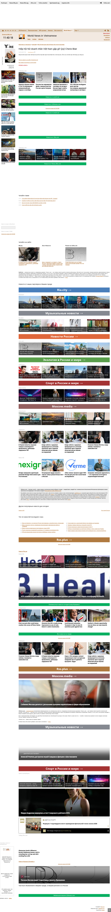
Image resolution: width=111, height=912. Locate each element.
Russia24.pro (107, 35)
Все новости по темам (64, 634)
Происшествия (32, 30)
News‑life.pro (13, 3)
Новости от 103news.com (52, 104)
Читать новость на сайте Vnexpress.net (28, 60)
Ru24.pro (4, 3)
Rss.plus (21, 318)
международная (29, 711)
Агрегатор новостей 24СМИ (8, 234)
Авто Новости (46, 245)
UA (10, 30)
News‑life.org (24, 3)
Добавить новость (23, 65)
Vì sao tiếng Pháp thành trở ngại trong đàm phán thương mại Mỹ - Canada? (39, 198)
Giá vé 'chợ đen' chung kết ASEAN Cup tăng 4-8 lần (34, 203)
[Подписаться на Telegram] (100, 2)
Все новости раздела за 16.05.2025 (27, 62)
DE (13, 30)
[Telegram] (105, 30)
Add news (40, 39)
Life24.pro (107, 37)
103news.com (23, 71)
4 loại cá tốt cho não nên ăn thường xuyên (32, 205)
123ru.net (106, 3)
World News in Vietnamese (25, 44)
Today (28, 39)
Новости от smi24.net (52, 97)
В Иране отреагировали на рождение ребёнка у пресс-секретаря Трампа (86, 528)
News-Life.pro (106, 33)
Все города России (105, 510)
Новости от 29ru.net (52, 137)
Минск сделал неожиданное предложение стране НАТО (36, 528)
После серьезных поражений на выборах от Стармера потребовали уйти (40, 530)
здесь (66, 277)
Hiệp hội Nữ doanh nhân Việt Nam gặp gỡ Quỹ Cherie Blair (51, 44)
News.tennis (22, 388)
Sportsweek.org (54, 3)
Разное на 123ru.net (71, 245)
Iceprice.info (65, 3)
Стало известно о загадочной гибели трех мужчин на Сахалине (83, 523)
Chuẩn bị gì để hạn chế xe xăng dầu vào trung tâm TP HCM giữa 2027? (39, 200)
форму (52, 494)
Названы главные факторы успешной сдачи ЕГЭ (80, 525)
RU (8, 30)
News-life (21, 457)
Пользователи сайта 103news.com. (53, 490)
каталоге (97, 496)
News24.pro (22, 411)
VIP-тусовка (42, 30)
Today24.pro (22, 608)
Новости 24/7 (21, 510)
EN (5, 30)
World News (67, 30)
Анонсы (50, 30)
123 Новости (22, 30)
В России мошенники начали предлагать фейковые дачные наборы (39, 532)
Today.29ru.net (23, 835)
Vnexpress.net (31, 52)
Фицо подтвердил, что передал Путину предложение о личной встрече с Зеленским (43, 523)
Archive (34, 39)
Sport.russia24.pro (24, 773)
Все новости (58, 30)
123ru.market (43, 3)
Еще (76, 30)
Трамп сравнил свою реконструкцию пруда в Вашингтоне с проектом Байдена (87, 530)
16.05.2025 (34, 44)
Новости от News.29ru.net (52, 164)
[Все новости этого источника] (34, 52)
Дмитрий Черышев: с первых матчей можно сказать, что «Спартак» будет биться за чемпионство (7, 859)
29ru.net (33, 3)
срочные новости (100, 276)
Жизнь (21, 245)
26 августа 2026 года (7, 34)
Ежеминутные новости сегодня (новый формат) (64, 604)
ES (15, 30)
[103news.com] (22, 36)
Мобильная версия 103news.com (64, 895)
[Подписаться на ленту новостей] (108, 30)
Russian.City (107, 39)
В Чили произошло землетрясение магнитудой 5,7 (80, 527)
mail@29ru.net (78, 493)
